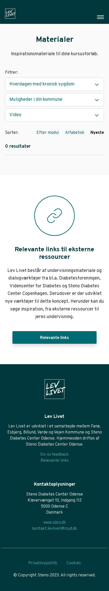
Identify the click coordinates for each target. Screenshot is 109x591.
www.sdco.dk (54, 522)
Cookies (73, 563)
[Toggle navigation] (100, 17)
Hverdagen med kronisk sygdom (42, 84)
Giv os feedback (54, 454)
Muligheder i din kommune (35, 100)
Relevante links (54, 337)
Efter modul (48, 132)
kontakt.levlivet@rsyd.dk (54, 528)
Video (15, 115)
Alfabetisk (74, 132)
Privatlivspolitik (42, 563)
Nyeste (97, 132)
